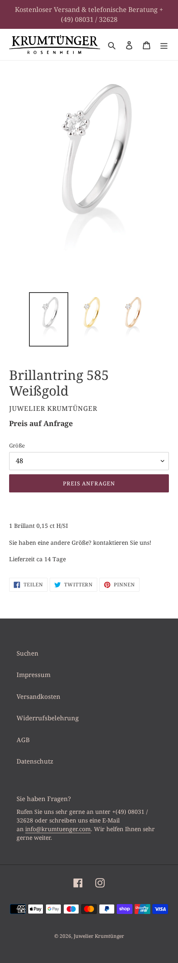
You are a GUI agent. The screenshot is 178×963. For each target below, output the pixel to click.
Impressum (34, 674)
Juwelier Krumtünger (99, 936)
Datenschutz (35, 761)
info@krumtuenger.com (58, 829)
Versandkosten (38, 696)
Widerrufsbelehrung (48, 718)
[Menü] (164, 45)
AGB (23, 740)
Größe (17, 445)
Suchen (27, 653)
